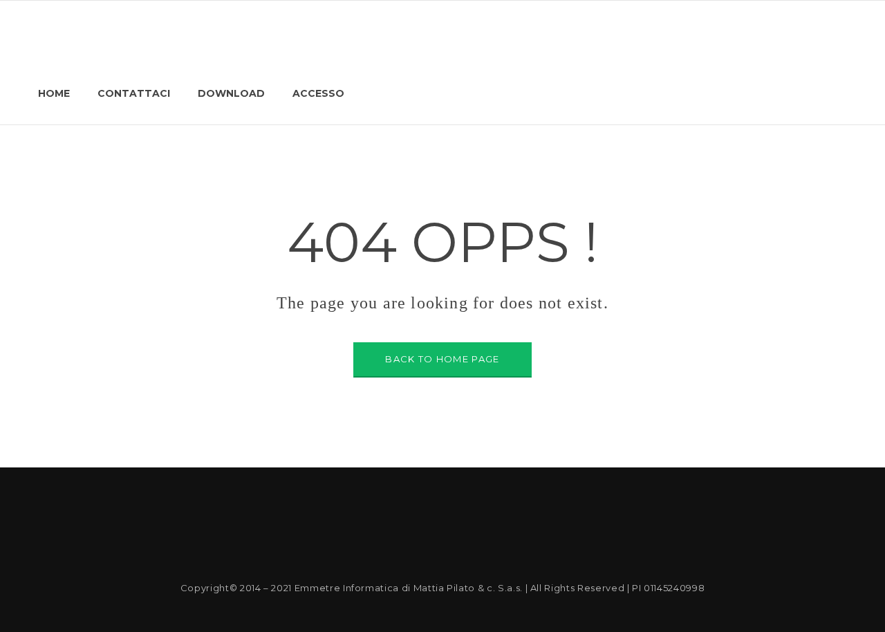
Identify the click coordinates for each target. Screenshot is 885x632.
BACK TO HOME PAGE (442, 358)
